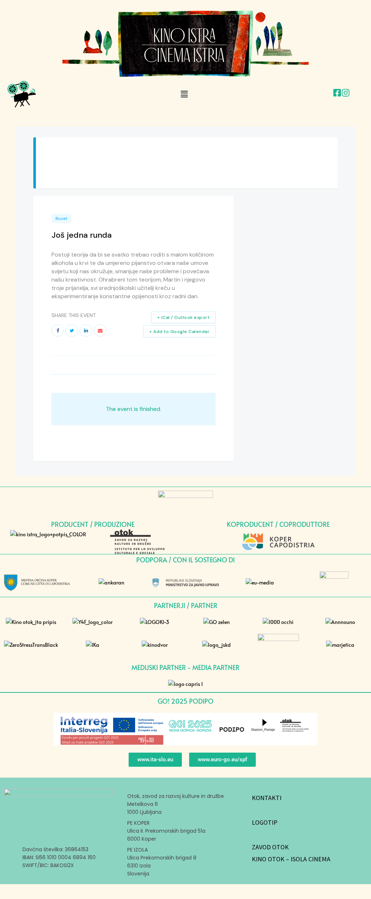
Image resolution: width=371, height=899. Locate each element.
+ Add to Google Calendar (179, 331)
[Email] (100, 330)
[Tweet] (72, 330)
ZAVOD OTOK (270, 847)
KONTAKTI (267, 798)
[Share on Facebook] (57, 330)
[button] (184, 94)
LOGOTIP (265, 822)
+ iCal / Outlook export (183, 317)
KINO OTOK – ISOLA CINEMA (291, 859)
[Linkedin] (86, 330)
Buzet (61, 218)
